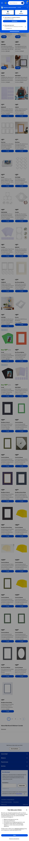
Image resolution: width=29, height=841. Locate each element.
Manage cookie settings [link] (14, 838)
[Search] (22, 3)
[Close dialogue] (26, 810)
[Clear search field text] (20, 3)
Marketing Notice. (19, 828)
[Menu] (2, 3)
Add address (14, 21)
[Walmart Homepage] (6, 3)
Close (14, 835)
